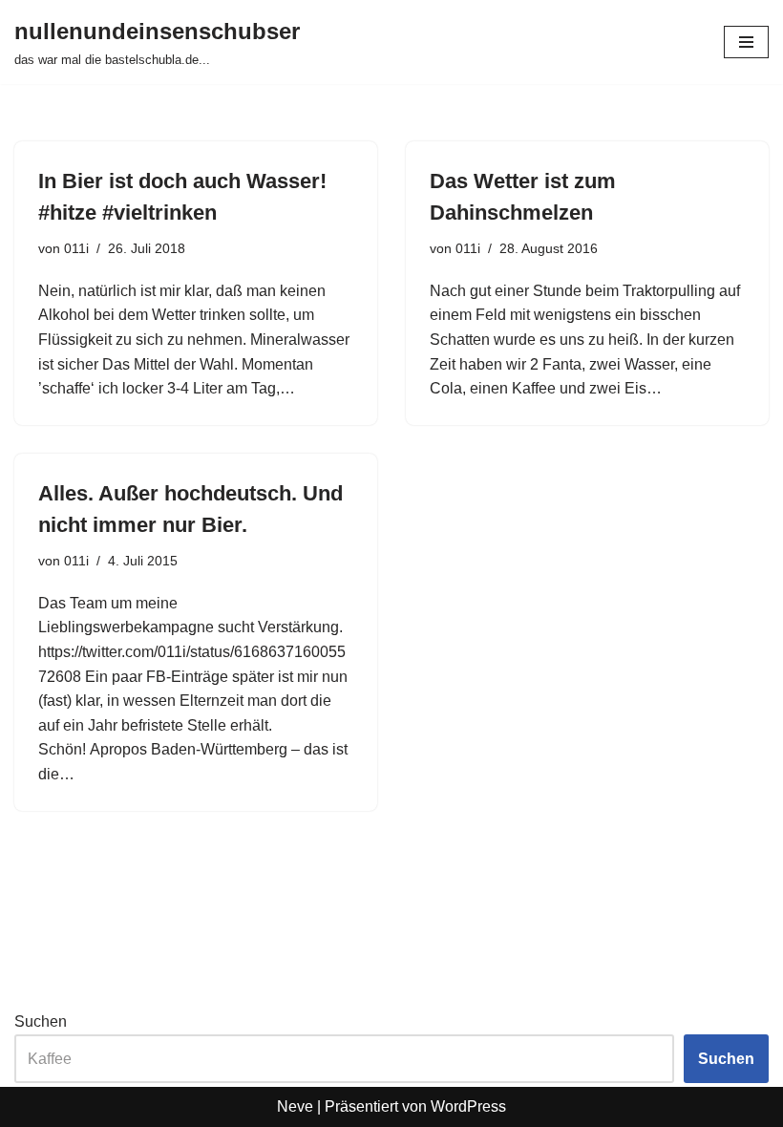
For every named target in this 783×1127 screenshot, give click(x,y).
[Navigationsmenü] (746, 42)
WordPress (468, 1106)
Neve (295, 1106)
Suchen (40, 1021)
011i (76, 248)
